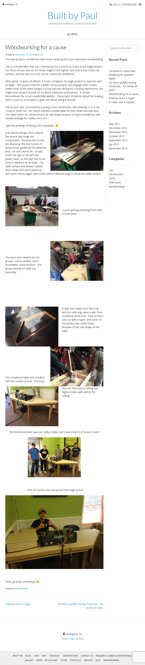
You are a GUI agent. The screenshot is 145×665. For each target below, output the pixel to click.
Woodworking (111, 660)
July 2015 (114, 144)
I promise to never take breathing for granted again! (122, 74)
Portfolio (75, 660)
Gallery (29, 660)
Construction (70, 655)
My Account (51, 660)
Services (88, 660)
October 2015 (116, 136)
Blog (28, 655)
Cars (36, 655)
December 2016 (118, 128)
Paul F (41, 54)
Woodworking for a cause (123, 94)
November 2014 (118, 148)
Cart (44, 655)
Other (112, 178)
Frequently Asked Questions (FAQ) (114, 655)
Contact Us (87, 655)
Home (39, 660)
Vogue (72, 638)
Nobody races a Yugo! (18, 604)
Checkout (54, 655)
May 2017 (114, 124)
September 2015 (118, 140)
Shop (98, 660)
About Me (18, 655)
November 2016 (118, 132)
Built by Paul (72, 15)
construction (116, 174)
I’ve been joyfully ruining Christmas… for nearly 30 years (123, 86)
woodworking (21, 588)
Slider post (115, 182)
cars (111, 170)
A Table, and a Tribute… (122, 102)
